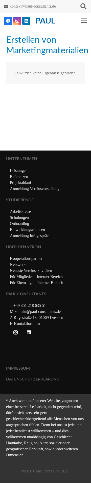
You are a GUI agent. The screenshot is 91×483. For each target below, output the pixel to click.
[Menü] (84, 21)
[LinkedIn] (26, 21)
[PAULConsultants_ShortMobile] (45, 20)
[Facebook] (8, 21)
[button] (83, 6)
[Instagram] (17, 21)
